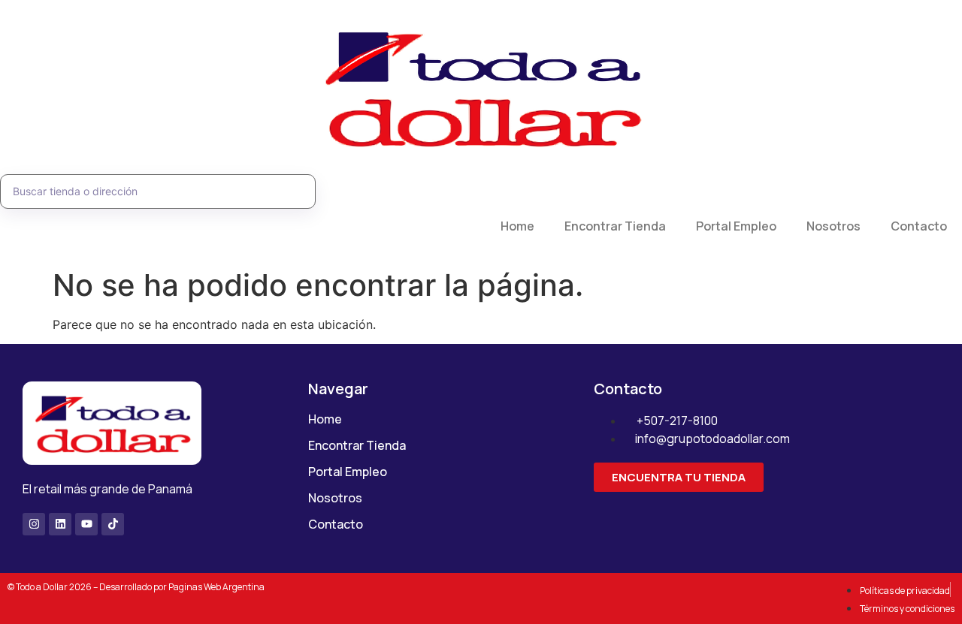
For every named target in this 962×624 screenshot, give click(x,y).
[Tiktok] (112, 524)
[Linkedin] (60, 524)
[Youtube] (86, 524)
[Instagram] (34, 524)
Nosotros (833, 226)
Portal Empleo (736, 226)
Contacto (919, 226)
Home (517, 226)
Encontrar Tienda (615, 226)
